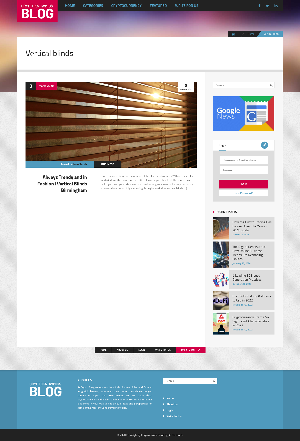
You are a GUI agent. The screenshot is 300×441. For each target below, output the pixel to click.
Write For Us (186, 5)
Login (222, 145)
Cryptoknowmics (150, 435)
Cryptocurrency (126, 5)
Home (70, 5)
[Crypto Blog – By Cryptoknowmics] (37, 18)
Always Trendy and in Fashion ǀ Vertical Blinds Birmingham (62, 183)
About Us (122, 349)
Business (107, 164)
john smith (80, 164)
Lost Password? (243, 193)
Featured (158, 5)
